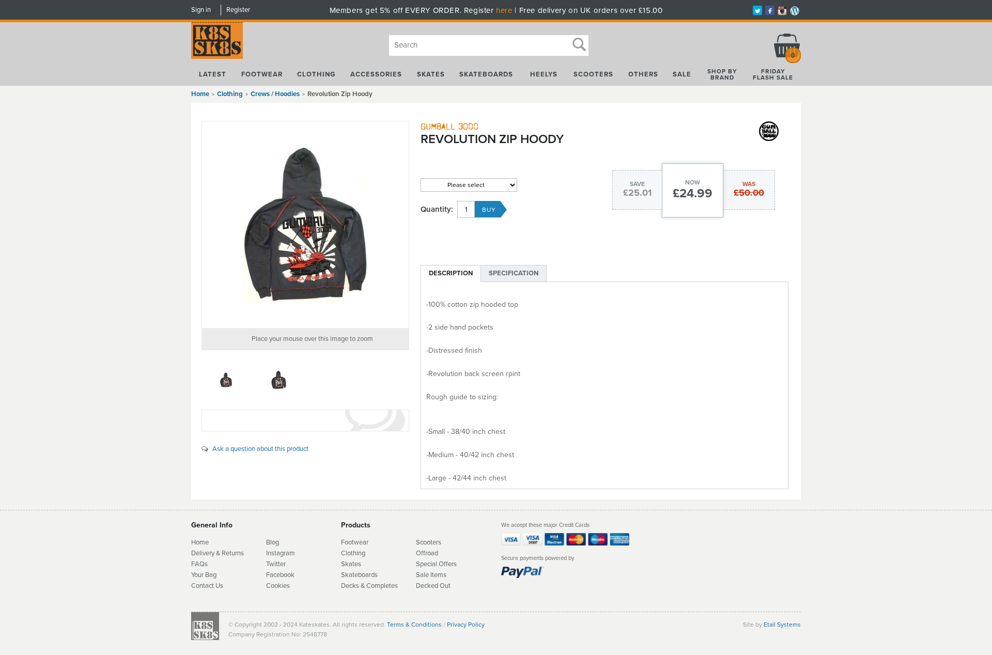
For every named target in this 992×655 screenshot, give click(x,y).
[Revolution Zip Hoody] (305, 224)
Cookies (278, 586)
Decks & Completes (369, 586)
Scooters (593, 74)
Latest (212, 74)
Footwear (262, 74)
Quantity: (437, 209)
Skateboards (486, 74)
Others (643, 74)
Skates (431, 74)
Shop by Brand (722, 74)
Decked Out (433, 586)
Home (200, 94)
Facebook (280, 575)
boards (368, 575)
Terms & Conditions (414, 624)
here (504, 10)
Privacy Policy (466, 624)
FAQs (199, 564)
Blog (272, 542)
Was (748, 184)
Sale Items (431, 575)
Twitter (276, 564)
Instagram (280, 553)
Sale (682, 74)
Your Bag (203, 575)
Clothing (316, 74)
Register (238, 10)
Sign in (201, 10)
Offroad (427, 553)
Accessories (376, 74)
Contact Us (207, 586)
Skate (349, 575)
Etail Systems (782, 624)
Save (637, 184)
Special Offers (436, 564)
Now (692, 182)
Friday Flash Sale (773, 74)
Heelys (543, 74)
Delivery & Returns (217, 553)
